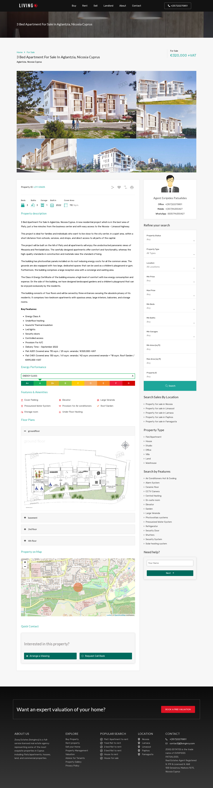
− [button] (25, 566)
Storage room (31, 412)
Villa (148, 454)
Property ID (152, 373)
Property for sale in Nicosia (159, 404)
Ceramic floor (152, 487)
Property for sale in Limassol (160, 408)
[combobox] (170, 241)
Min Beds (151, 304)
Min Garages (152, 331)
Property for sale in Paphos (159, 417)
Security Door (152, 530)
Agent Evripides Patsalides (170, 198)
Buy (74, 5)
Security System (154, 539)
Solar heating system (156, 543)
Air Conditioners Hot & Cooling (161, 478)
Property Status (154, 235)
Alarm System (153, 482)
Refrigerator (152, 526)
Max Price (151, 290)
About (122, 5)
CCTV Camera (153, 491)
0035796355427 (176, 213)
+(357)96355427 (174, 209)
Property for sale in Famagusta (161, 421)
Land (148, 458)
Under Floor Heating (72, 412)
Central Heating (153, 495)
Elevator (66, 400)
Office (148, 450)
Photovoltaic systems (157, 517)
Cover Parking (31, 400)
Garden (149, 509)
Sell (96, 5)
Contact (136, 5)
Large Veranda (107, 400)
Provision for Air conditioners (77, 406)
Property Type (153, 249)
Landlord (108, 5)
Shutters (150, 535)
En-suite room (153, 500)
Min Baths (151, 318)
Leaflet (109, 615)
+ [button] (25, 562)
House (149, 441)
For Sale (31, 52)
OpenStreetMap (119, 615)
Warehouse (151, 463)
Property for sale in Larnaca (159, 413)
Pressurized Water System (37, 406)
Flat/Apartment (153, 437)
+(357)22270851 (173, 204)
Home (20, 52)
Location (150, 263)
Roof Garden (107, 406)
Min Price (151, 277)
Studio (149, 445)
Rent (85, 5)
